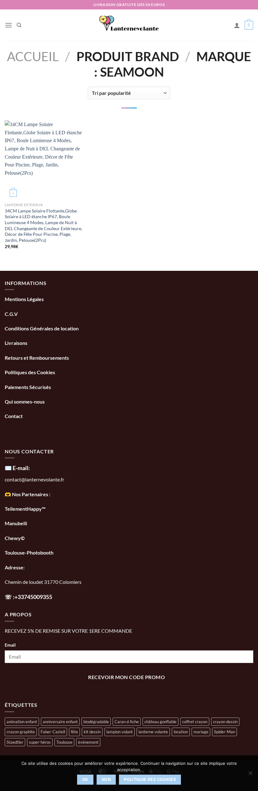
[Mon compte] (237, 25)
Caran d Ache (127, 721)
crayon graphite (21, 731)
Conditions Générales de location (42, 328)
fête (74, 731)
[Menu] (8, 25)
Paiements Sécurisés (28, 387)
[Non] (250, 775)
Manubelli (16, 523)
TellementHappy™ (25, 509)
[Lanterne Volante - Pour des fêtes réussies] (129, 25)
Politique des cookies (150, 779)
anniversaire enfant (60, 721)
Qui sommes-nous (25, 401)
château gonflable (160, 721)
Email (10, 645)
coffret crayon (194, 721)
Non (106, 779)
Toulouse (64, 742)
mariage (201, 731)
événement (88, 742)
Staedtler (15, 742)
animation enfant (22, 721)
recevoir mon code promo (126, 677)
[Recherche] (19, 25)
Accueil (33, 56)
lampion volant (119, 731)
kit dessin (92, 731)
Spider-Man (224, 731)
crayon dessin (225, 721)
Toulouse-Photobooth (29, 552)
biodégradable (96, 721)
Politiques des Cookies (30, 372)
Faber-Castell (53, 731)
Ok (85, 779)
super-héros (40, 742)
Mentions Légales (24, 299)
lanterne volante (153, 731)
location (181, 731)
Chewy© (15, 538)
